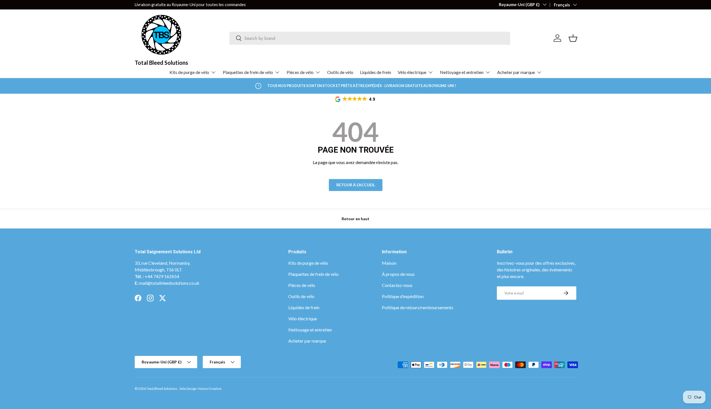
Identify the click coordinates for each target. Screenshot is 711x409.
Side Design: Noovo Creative (200, 388)
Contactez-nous (397, 285)
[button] (355, 99)
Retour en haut (355, 218)
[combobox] (369, 38)
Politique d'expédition (403, 296)
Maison (389, 263)
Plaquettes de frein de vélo (248, 72)
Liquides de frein (375, 72)
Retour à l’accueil (355, 184)
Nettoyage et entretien (462, 72)
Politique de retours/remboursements (417, 307)
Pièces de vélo (300, 72)
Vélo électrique (412, 72)
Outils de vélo (340, 72)
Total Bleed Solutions (161, 388)
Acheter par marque (516, 72)
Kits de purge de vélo (189, 72)
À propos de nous (398, 274)
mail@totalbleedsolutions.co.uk (169, 283)
